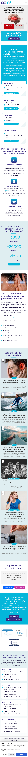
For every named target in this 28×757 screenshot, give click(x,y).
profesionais (6, 190)
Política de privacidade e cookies (16, 738)
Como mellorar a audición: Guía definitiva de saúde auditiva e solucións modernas (14, 514)
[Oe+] (6, 2)
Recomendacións (14, 478)
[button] (1, 23)
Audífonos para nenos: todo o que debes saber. (14, 482)
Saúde (14, 377)
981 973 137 (9, 102)
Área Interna (14, 740)
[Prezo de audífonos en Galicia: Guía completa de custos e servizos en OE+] (14, 534)
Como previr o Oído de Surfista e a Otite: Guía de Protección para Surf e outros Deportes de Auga (14, 449)
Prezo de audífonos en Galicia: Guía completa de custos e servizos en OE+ (14, 548)
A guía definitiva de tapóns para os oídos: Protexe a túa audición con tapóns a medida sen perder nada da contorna (14, 416)
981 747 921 (9, 117)
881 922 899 (9, 133)
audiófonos (14, 318)
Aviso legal (5, 738)
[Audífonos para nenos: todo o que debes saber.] (14, 469)
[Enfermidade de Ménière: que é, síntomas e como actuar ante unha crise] (14, 368)
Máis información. (5, 750)
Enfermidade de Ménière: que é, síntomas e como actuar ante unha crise (14, 382)
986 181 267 (9, 85)
